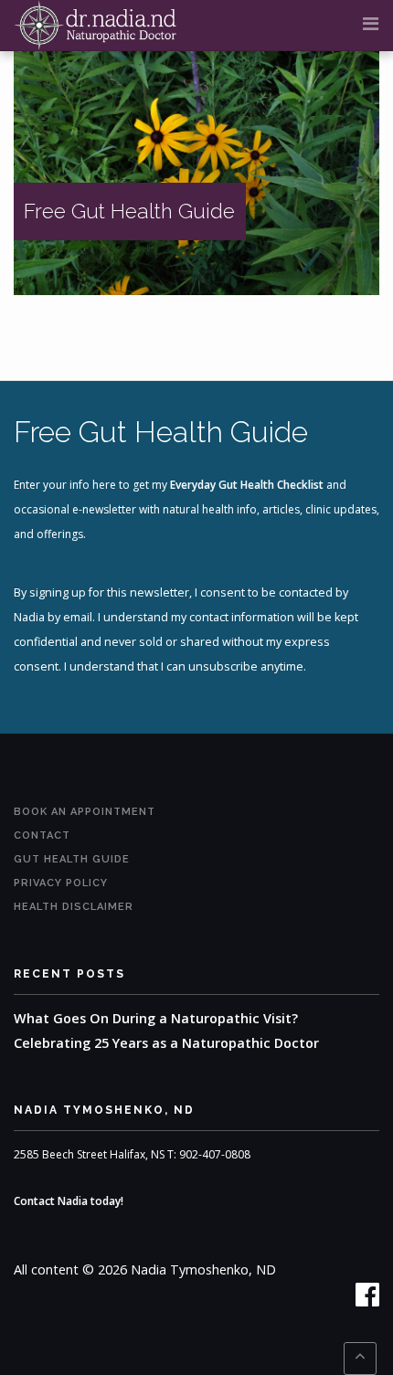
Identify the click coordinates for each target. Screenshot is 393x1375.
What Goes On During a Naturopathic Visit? (156, 1018)
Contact (42, 835)
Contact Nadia (51, 1201)
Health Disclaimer (73, 907)
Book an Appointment (84, 812)
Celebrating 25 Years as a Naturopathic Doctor (166, 1043)
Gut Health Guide (72, 859)
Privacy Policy (61, 883)
